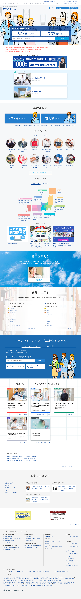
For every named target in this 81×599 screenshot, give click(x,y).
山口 (31, 200)
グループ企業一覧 (45, 585)
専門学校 (31, 3)
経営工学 (52, 548)
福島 (62, 201)
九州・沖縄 (13, 549)
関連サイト (38, 585)
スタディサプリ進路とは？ (71, 543)
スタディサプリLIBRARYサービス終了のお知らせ (17, 51)
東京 (58, 209)
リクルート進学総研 (36, 571)
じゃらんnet (18, 582)
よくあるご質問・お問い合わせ (71, 1)
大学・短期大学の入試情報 (8, 540)
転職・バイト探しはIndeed (45, 580)
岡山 (25, 200)
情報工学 (49, 321)
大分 (19, 218)
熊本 (28, 217)
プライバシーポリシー (70, 551)
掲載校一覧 (68, 556)
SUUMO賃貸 (47, 582)
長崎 (25, 217)
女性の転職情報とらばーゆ (36, 577)
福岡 (19, 217)
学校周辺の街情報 (69, 560)
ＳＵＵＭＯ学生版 (45, 571)
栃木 (58, 207)
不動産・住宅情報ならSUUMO (37, 582)
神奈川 (61, 209)
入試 (6, 490)
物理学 (53, 546)
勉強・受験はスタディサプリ (9, 582)
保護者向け (76, 3)
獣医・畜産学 (50, 325)
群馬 (61, 207)
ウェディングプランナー (15, 325)
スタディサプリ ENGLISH (15, 571)
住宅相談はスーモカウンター (57, 582)
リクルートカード (32, 585)
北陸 (18, 547)
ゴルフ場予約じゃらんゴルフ (9, 585)
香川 (22, 202)
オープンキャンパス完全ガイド (32, 366)
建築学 (48, 312)
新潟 (40, 192)
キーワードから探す (70, 558)
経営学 (46, 546)
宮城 (62, 199)
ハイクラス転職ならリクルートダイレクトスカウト (27, 580)
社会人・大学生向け (68, 3)
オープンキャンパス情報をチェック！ (19, 357)
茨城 (55, 207)
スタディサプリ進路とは (49, 1)
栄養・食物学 (50, 314)
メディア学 (49, 318)
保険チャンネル (56, 583)
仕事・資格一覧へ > (32, 328)
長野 (45, 192)
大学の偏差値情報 (6, 542)
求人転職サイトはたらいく (48, 578)
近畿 (3, 549)
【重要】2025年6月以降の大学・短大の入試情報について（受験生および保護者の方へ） (27, 47)
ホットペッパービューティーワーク (44, 583)
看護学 (48, 316)
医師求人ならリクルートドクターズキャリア (64, 578)
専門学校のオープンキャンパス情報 (32, 538)
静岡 (48, 215)
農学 (48, 323)
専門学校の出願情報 (29, 540)
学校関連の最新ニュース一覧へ (66, 466)
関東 (10, 547)
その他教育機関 (38, 3)
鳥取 (19, 200)
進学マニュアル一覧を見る (12, 492)
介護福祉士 (53, 541)
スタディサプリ (6, 571)
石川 (38, 199)
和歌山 (40, 217)
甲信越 (12, 547)
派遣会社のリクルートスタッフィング (66, 577)
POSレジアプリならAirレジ (21, 585)
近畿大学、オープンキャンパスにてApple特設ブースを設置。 (22, 458)
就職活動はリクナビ (46, 577)
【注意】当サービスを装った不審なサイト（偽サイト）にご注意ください (23, 49)
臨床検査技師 (13, 319)
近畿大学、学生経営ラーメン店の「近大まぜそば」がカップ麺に (22, 460)
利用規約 (67, 550)
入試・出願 (55, 3)
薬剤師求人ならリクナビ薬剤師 (9, 580)
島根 (22, 200)
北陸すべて (36, 200)
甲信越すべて (42, 194)
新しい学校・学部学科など (40, 125)
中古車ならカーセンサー (8, 583)
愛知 (51, 215)
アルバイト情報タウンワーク (36, 578)
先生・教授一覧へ (68, 414)
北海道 (59, 192)
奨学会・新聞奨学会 (55, 125)
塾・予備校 (66, 125)
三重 (54, 215)
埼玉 (64, 207)
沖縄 (29, 218)
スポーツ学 (49, 308)
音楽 (49, 546)
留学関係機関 (27, 125)
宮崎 (22, 218)
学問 (21, 3)
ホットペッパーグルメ (18, 583)
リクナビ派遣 (54, 577)
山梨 (43, 192)
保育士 (48, 541)
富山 (35, 199)
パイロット (12, 323)
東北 (7, 547)
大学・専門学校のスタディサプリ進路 (59, 580)
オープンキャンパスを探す (14, 366)
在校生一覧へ (22, 414)
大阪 (40, 215)
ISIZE (51, 585)
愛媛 (25, 202)
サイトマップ (59, 1)
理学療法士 (12, 316)
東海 (16, 547)
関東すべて (56, 211)
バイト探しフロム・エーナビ (23, 578)
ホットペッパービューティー (30, 583)
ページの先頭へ (75, 524)
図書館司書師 (13, 312)
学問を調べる (48, 543)
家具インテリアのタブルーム (66, 583)
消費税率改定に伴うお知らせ (72, 565)
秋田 (56, 201)
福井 (41, 199)
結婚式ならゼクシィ (25, 582)
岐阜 (45, 215)
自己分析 (10, 3)
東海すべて (46, 217)
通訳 (49, 539)
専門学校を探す (28, 536)
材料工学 (47, 548)
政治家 (11, 321)
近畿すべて (35, 219)
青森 (56, 199)
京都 (37, 215)
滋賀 (34, 215)
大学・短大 (25, 3)
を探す (25, 33)
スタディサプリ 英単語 (26, 571)
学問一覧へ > (70, 328)
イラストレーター (55, 539)
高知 (28, 202)
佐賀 (22, 217)
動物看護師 (12, 314)
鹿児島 (25, 218)
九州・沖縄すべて (22, 220)
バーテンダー (58, 541)
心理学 (48, 310)
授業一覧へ (23, 442)
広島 (28, 200)
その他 (73, 125)
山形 (59, 201)
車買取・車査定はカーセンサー (9, 578)
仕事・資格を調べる (49, 536)
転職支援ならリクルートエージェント (21, 577)
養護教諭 (12, 308)
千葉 (55, 209)
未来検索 (4, 3)
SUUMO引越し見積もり (69, 582)
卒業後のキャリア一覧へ (43, 414)
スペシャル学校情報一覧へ (43, 442)
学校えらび (8, 485)
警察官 (11, 318)
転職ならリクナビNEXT (8, 577)
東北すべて (57, 202)
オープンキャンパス (47, 3)
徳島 (19, 202)
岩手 (59, 199)
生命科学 (60, 546)
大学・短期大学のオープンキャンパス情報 (12, 538)
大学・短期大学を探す (7, 536)
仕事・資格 (15, 3)
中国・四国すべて (22, 204)
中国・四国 (7, 549)
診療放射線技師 (13, 310)
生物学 (48, 319)
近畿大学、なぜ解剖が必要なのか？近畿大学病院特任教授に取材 (22, 456)
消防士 (46, 539)
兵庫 (34, 217)
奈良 (37, 217)
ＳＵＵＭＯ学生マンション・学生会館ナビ (59, 571)
